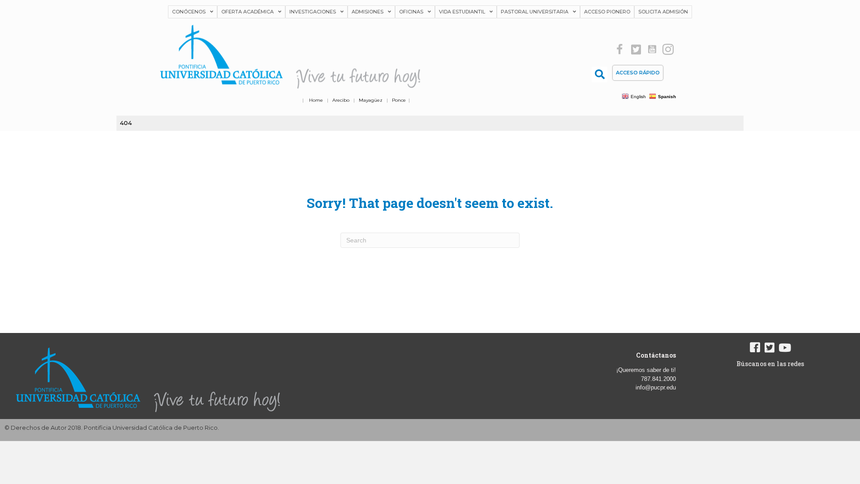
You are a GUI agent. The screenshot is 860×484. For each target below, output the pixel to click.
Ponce (399, 100)
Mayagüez (371, 100)
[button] (620, 49)
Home (316, 100)
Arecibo (340, 100)
